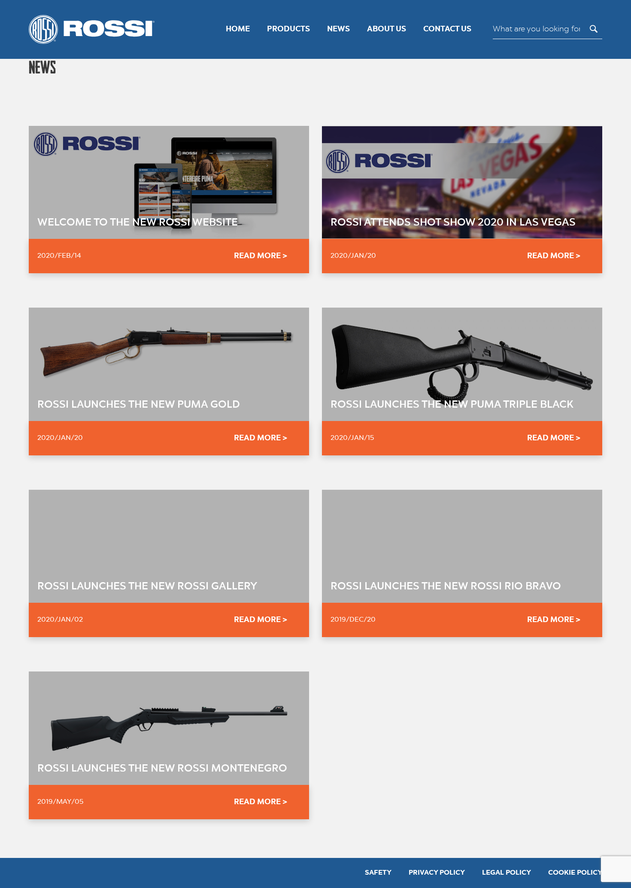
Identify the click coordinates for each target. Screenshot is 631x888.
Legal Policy (506, 873)
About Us (386, 29)
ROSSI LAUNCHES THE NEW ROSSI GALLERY (147, 587)
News (338, 29)
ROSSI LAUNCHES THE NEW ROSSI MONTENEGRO (162, 769)
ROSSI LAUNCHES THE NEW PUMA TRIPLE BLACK (452, 405)
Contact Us (447, 29)
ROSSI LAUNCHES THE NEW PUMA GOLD (138, 405)
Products (288, 29)
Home (238, 29)
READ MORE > (260, 256)
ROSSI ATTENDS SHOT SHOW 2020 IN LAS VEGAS (453, 223)
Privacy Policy (437, 873)
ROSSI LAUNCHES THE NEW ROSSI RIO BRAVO (446, 587)
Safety (378, 873)
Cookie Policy (575, 873)
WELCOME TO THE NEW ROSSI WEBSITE (137, 223)
